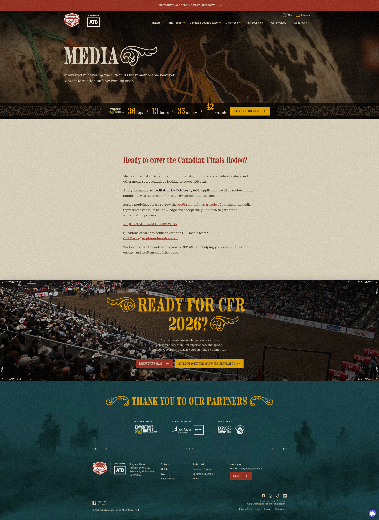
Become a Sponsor (202, 469)
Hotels (164, 469)
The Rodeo (175, 22)
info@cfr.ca (136, 475)
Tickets (155, 22)
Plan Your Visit (254, 22)
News (196, 478)
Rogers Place (168, 478)
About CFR (300, 22)
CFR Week (232, 22)
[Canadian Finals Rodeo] (82, 20)
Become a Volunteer (203, 474)
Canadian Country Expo (204, 22)
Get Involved (278, 22)
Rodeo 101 (198, 464)
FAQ (163, 474)
